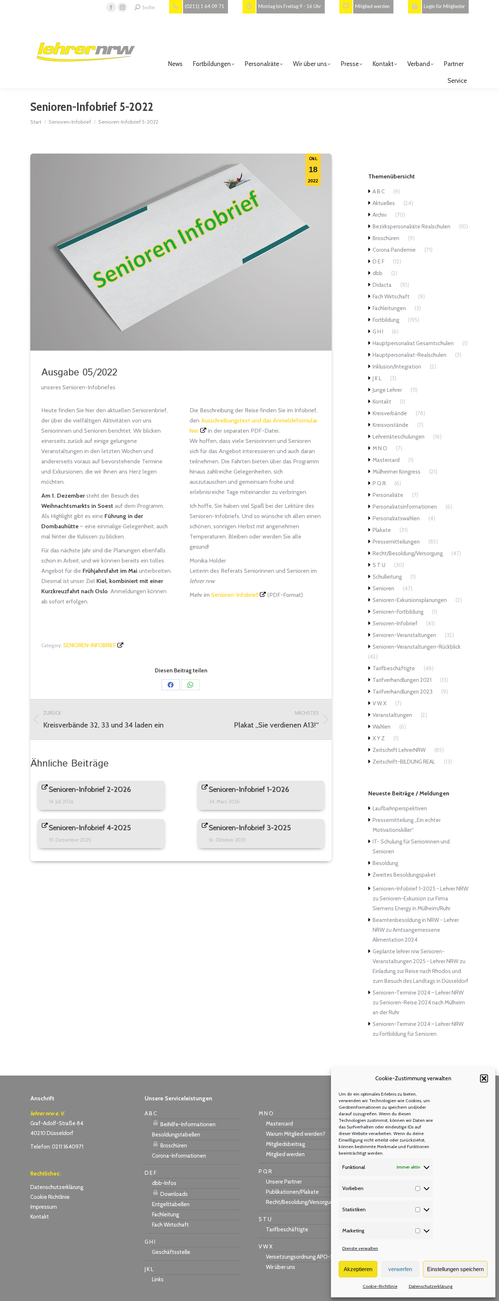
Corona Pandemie (394, 250)
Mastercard (386, 460)
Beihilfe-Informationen (187, 1124)
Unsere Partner (284, 1181)
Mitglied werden (285, 1154)
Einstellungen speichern (455, 1269)
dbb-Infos (164, 1183)
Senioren (383, 588)
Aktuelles (384, 203)
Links (158, 1279)
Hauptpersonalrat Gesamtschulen (413, 343)
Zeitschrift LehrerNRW (399, 750)
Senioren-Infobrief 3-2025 (250, 827)
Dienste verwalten (360, 1248)
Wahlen (382, 726)
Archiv (379, 215)
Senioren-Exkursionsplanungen (410, 600)
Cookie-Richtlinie (380, 1286)
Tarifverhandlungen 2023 (403, 691)
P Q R (379, 483)
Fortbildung (386, 320)
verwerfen (400, 1269)
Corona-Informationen (179, 1156)
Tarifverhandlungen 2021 (402, 680)
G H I (378, 331)
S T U (379, 565)
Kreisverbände (390, 413)
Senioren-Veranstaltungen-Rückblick (417, 647)
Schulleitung (387, 577)
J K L (377, 378)
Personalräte (388, 495)
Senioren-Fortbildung (398, 612)
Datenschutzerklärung (431, 1286)
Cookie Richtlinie (50, 1197)
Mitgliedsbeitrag (285, 1144)
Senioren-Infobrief (234, 594)
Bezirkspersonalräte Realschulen (411, 226)
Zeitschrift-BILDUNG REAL (404, 761)
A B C (379, 191)
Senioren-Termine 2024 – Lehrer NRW (418, 992)
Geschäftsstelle (171, 1252)
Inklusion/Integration (397, 366)
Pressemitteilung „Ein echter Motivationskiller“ (407, 825)
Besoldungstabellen (176, 1134)
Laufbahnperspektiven (400, 808)
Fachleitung (165, 1214)
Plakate (382, 530)
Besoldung (385, 863)
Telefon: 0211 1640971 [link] (56, 1146)
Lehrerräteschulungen (398, 436)
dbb (377, 273)
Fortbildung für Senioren (408, 1034)
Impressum (43, 1207)
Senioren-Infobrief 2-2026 (90, 789)
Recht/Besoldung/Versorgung (408, 553)
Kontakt (382, 401)
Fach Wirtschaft (391, 296)
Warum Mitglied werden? (295, 1134)
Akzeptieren (358, 1269)
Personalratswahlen (396, 518)
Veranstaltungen (392, 715)
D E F (378, 261)
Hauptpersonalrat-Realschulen (409, 355)
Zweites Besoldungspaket (404, 875)
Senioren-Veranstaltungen (404, 635)
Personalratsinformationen (405, 506)
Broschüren (386, 238)
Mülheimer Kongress (396, 471)
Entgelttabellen (171, 1204)
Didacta (382, 285)
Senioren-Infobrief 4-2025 (90, 827)
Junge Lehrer (387, 390)
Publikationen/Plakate (292, 1192)
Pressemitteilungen (396, 541)
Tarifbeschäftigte (394, 668)
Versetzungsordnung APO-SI (300, 1257)
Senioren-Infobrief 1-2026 (249, 789)
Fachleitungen (389, 308)
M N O (380, 448)
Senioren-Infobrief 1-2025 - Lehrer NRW (420, 888)
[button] (484, 1078)
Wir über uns (280, 1267)
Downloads (173, 1194)
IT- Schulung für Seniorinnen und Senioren (411, 846)
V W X (379, 703)
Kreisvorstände (390, 425)
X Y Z (379, 738)
